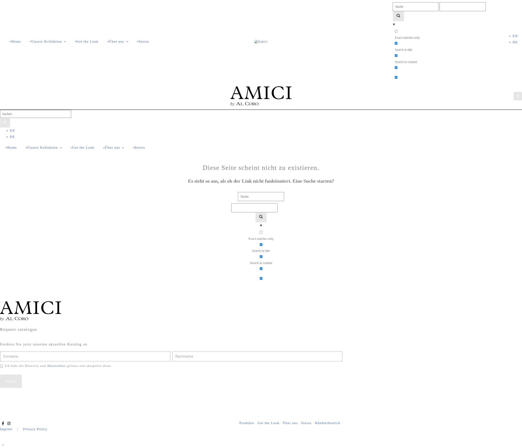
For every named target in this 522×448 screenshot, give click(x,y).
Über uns (290, 423)
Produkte (246, 423)
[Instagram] (9, 423)
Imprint (6, 429)
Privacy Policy (35, 429)
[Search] (5, 123)
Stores (306, 423)
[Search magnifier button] (398, 16)
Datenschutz (57, 365)
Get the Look (269, 423)
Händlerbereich (327, 423)
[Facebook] (3, 423)
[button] (64, 41)
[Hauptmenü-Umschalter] (518, 96)
